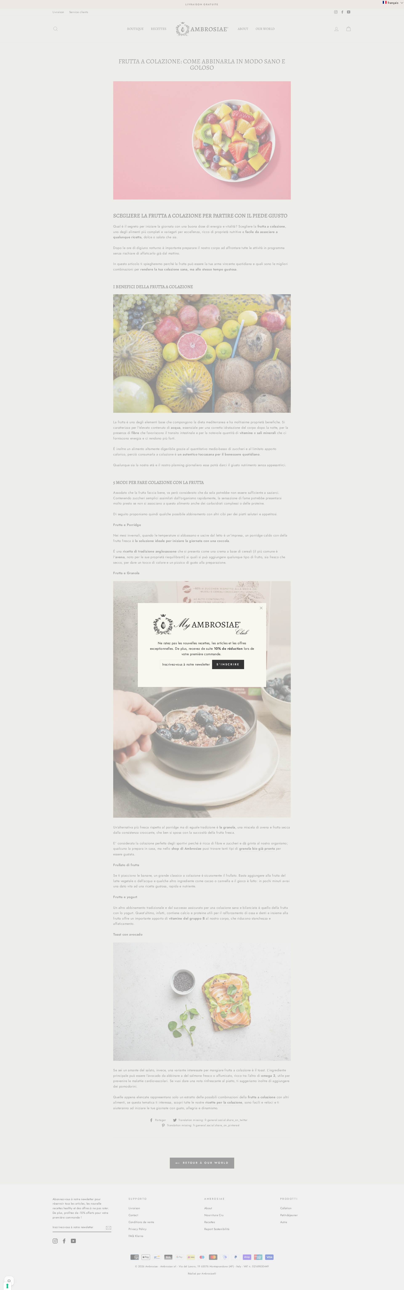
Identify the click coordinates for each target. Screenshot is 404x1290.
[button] (393, 2)
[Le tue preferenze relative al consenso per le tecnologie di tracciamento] (7, 1286)
